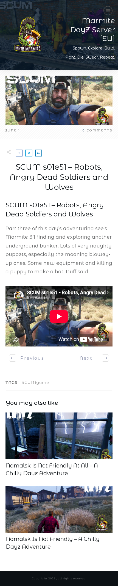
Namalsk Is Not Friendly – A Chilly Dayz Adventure (59, 518)
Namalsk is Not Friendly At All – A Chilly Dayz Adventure (59, 444)
